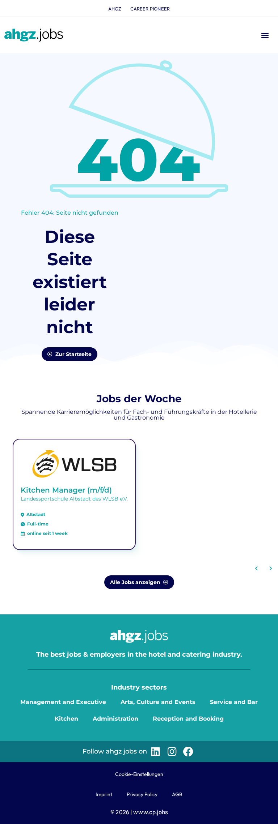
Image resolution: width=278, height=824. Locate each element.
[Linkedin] (155, 751)
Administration (115, 718)
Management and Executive (63, 702)
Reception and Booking (188, 718)
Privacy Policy (142, 794)
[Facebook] (188, 751)
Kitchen (66, 718)
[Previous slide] (257, 568)
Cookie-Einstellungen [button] (139, 774)
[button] (265, 35)
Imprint (104, 794)
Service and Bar (234, 702)
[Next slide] (270, 568)
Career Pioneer (150, 9)
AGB (177, 794)
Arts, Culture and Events (158, 702)
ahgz (115, 9)
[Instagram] (172, 751)
